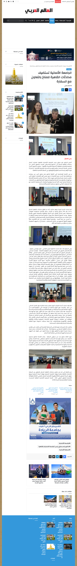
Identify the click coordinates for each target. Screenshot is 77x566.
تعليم (38, 20)
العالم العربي (67, 85)
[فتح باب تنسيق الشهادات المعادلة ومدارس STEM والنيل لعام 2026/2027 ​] (19, 125)
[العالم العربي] (38, 10)
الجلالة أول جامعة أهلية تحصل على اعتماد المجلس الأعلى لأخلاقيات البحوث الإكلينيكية (65, 506)
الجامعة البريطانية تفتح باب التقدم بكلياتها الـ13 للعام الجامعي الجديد (51, 505)
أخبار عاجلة (62, 20)
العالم (42, 20)
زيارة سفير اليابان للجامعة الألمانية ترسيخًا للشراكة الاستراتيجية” (65, 389)
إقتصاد (47, 20)
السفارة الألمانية (64, 450)
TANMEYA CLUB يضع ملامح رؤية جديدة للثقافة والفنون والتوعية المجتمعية (9, 100)
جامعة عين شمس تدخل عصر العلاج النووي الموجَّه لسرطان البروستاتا (38, 1)
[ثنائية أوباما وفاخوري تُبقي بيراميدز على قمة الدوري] (19, 108)
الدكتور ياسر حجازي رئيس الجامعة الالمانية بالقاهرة (54, 446)
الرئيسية (68, 20)
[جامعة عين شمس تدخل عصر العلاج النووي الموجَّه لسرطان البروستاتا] (19, 116)
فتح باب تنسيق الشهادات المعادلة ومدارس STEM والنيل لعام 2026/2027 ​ (14, 81)
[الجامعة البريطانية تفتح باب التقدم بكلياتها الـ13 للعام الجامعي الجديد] (50, 498)
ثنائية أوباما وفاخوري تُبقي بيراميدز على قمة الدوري (9, 108)
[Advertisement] (38, 35)
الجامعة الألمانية (64, 443)
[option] (14, 76)
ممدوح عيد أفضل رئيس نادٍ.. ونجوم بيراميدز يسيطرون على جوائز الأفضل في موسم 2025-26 (59, 551)
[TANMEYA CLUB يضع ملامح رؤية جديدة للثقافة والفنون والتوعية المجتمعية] (19, 99)
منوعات (52, 20)
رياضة (56, 20)
